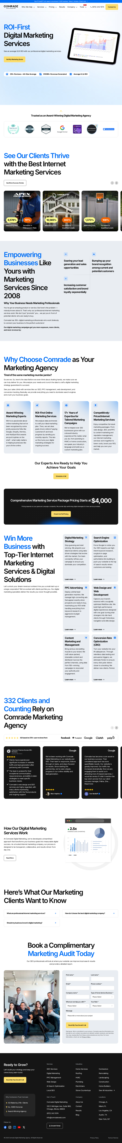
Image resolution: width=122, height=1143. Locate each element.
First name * (70, 975)
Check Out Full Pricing (61, 514)
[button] (116, 183)
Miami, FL (102, 1106)
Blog (77, 1115)
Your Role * (94, 1002)
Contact (79, 1106)
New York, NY (104, 1119)
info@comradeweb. (56, 1118)
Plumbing (79, 1082)
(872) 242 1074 (53, 1113)
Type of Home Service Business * (102, 993)
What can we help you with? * (76, 1002)
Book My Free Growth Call (77, 1025)
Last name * (95, 975)
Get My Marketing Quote (14, 59)
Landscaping (104, 1078)
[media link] (5, 1127)
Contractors (103, 1069)
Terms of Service (113, 1138)
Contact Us (112, 7)
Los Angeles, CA (105, 1111)
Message (69, 1011)
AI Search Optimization (56, 1086)
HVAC (78, 1078)
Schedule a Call (61, 476)
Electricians (80, 1086)
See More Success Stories (15, 183)
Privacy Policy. (86, 1037)
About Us (79, 1102)
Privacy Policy (94, 1138)
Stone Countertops (83, 1090)
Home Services (82, 1069)
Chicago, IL (103, 1102)
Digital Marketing (53, 1073)
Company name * (72, 993)
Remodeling (103, 1073)
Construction (104, 1082)
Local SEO (51, 1090)
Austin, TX (103, 1115)
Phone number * (96, 984)
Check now (82, 1)
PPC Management (54, 1078)
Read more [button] (89, 784)
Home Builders (104, 1086)
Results (62, 7)
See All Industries (106, 1090)
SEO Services (52, 1069)
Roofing (79, 1073)
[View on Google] (47, 794)
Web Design (51, 1082)
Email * (68, 984)
